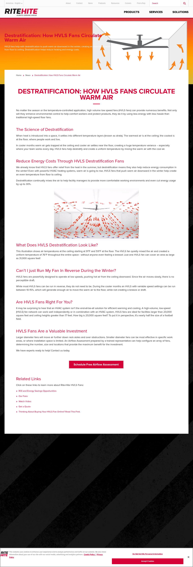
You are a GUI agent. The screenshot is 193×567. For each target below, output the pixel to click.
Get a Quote (25, 406)
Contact (79, 3)
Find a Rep (141, 3)
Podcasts (102, 3)
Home (18, 75)
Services (156, 12)
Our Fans (23, 396)
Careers (128, 3)
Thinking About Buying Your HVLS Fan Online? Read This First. (49, 411)
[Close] (188, 557)
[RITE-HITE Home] (22, 12)
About (68, 3)
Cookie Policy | (90, 554)
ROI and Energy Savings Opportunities (37, 391)
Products (131, 12)
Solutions (180, 12)
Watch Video (25, 401)
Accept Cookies (147, 561)
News (90, 3)
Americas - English (13, 3)
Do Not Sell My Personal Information (148, 554)
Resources (115, 3)
